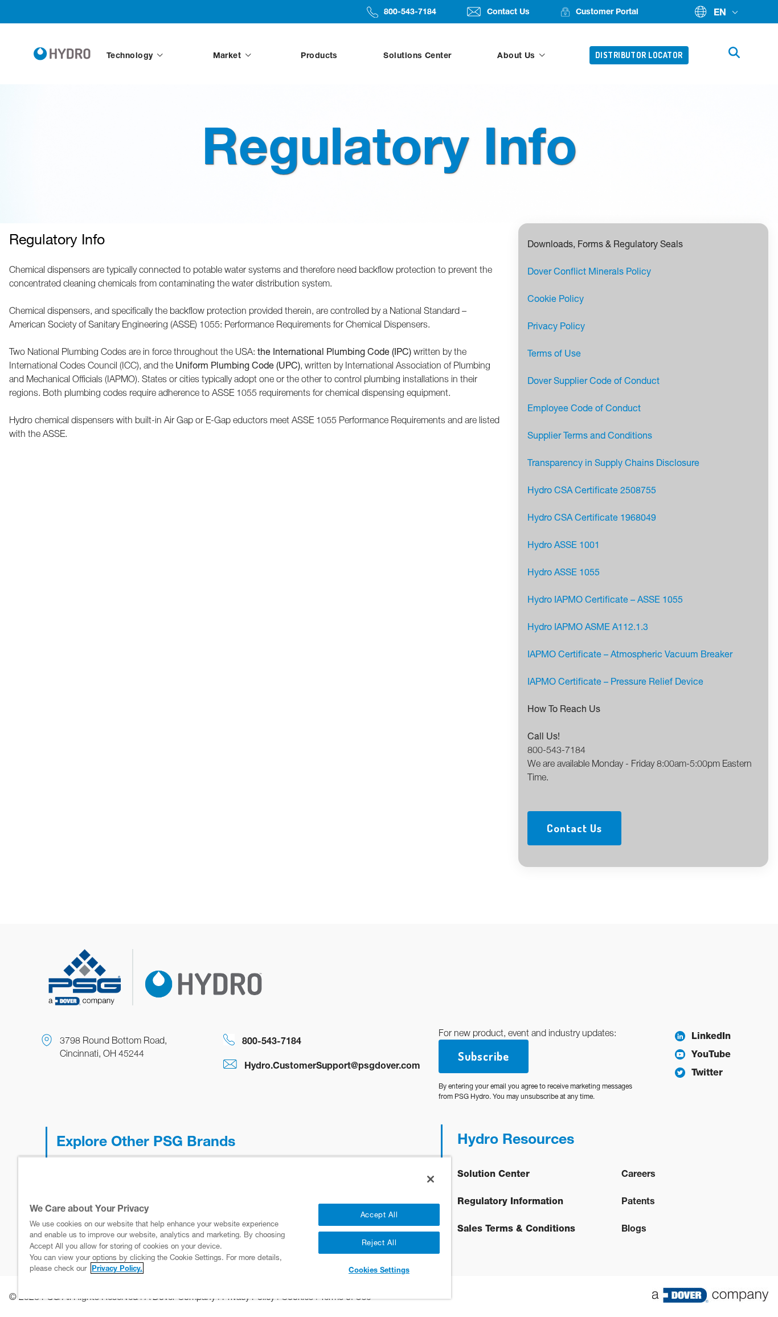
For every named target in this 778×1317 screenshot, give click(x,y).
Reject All (379, 1242)
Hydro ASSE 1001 (563, 544)
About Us (517, 55)
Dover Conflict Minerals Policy (589, 271)
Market (228, 55)
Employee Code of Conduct (584, 408)
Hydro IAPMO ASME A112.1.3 (587, 626)
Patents (638, 1200)
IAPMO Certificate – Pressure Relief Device (615, 681)
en (720, 11)
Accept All (379, 1214)
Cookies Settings (379, 1269)
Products (319, 55)
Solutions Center (417, 55)
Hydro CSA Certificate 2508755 (591, 490)
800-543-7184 (271, 1040)
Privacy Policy (556, 326)
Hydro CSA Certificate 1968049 (591, 517)
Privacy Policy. (117, 1268)
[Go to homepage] (64, 54)
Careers (638, 1173)
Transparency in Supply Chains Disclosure (613, 462)
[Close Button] (430, 1179)
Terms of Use (554, 353)
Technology (131, 55)
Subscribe (483, 1056)
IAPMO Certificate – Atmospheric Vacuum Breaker (629, 654)
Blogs (633, 1227)
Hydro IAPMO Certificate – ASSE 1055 (605, 599)
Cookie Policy (555, 298)
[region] (234, 1227)
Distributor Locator (639, 55)
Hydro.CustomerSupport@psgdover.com (332, 1065)
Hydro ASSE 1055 (563, 572)
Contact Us (574, 828)
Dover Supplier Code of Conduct (593, 380)
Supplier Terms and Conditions (589, 435)
